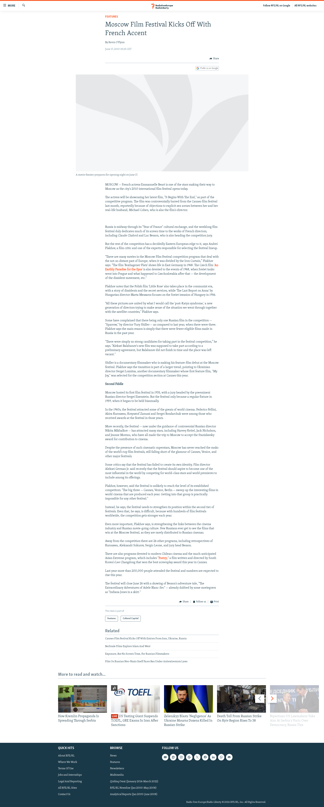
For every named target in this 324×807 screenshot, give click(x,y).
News (113, 755)
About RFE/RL (66, 755)
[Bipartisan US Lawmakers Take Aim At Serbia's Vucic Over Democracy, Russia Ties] (294, 699)
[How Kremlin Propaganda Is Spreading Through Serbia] (82, 699)
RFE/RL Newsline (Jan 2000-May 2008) (133, 787)
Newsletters (117, 768)
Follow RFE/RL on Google (276, 5)
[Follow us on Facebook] (205, 757)
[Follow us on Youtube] (165, 757)
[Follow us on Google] (189, 757)
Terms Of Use (66, 768)
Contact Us (64, 794)
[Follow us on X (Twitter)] (197, 757)
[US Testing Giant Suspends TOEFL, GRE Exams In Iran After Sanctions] (135, 699)
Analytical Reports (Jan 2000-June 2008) (133, 794)
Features (111, 16)
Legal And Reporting (70, 781)
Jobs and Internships (70, 775)
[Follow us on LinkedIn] (213, 757)
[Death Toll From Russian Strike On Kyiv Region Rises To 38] (241, 699)
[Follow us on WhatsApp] (221, 757)
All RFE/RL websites (305, 5)
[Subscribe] (229, 757)
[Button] (214, 58)
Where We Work (67, 762)
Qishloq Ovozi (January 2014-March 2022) (134, 781)
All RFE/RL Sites (67, 787)
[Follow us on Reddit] (173, 757)
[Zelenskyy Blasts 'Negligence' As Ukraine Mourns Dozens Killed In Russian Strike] (188, 699)
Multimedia (117, 775)
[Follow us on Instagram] (181, 757)
